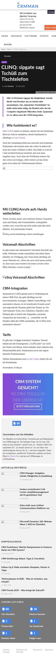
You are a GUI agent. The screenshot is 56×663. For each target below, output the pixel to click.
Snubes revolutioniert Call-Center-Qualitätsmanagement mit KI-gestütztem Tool (34, 492)
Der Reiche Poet (13, 456)
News (4, 62)
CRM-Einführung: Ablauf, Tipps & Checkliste (22, 559)
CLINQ (10, 131)
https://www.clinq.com (47, 92)
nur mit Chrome (18, 138)
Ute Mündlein (9, 86)
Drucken (7, 56)
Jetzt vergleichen (28, 406)
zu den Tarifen (33, 359)
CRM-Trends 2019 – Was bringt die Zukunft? (22, 590)
